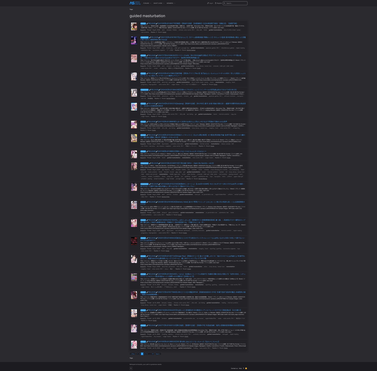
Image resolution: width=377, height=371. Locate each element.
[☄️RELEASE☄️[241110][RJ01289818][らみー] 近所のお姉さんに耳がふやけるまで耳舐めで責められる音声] (134, 125)
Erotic (164, 32)
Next (157, 354)
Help (240, 368)
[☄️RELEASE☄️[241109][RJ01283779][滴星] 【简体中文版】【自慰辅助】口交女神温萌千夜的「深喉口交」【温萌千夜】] (134, 26)
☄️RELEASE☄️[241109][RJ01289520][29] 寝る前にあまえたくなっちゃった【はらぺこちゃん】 (180, 341)
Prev (133, 354)
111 (153, 354)
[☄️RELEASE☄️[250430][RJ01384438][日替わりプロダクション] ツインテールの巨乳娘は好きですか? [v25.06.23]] (134, 93)
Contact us (234, 368)
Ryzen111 (143, 30)
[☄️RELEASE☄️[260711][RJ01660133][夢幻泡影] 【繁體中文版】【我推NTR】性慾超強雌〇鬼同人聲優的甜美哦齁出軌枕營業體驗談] (134, 328)
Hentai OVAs (165, 197)
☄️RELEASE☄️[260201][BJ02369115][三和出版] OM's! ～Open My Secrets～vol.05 (177, 163)
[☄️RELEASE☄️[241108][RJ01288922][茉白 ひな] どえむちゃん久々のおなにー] (134, 154)
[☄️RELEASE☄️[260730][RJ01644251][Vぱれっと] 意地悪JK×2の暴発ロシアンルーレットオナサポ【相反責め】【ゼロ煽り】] (134, 313)
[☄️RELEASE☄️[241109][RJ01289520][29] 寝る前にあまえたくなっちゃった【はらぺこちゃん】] (134, 345)
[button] (150, 3)
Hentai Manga (202, 178)
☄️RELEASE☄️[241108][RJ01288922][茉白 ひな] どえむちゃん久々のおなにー (173, 151)
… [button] (149, 354)
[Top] (243, 368)
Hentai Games (191, 50)
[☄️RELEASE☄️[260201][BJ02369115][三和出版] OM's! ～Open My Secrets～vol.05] (134, 166)
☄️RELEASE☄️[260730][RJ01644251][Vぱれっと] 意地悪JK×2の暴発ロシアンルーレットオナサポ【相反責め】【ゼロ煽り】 (191, 310)
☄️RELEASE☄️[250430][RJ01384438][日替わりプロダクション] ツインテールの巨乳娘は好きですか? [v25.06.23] (189, 90)
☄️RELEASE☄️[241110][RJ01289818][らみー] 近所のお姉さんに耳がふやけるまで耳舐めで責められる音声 (184, 122)
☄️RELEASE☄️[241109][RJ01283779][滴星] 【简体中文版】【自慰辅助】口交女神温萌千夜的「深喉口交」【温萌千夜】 (189, 23)
